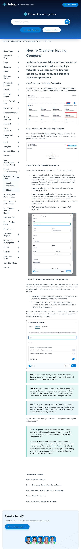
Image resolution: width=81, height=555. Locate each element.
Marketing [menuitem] (8, 108)
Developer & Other (33, 41)
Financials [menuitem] (8, 124)
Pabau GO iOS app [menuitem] (9, 102)
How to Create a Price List (35, 479)
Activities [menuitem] (7, 156)
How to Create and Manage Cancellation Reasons (44, 485)
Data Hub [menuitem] (7, 267)
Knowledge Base (46, 14)
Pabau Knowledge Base (12, 41)
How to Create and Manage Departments (41, 501)
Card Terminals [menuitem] (8, 129)
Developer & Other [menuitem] (9, 177)
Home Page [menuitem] (8, 51)
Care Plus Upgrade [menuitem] (7, 234)
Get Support (71, 5)
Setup (72, 88)
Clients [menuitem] (6, 71)
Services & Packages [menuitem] (8, 84)
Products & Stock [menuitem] (8, 136)
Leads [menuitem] (6, 142)
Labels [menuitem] (6, 247)
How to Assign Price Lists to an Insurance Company (44, 490)
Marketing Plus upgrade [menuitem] (9, 241)
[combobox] (40, 22)
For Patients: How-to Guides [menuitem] (9, 210)
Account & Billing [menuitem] (8, 57)
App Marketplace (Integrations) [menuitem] (9, 162)
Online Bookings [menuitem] (7, 118)
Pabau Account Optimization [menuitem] (10, 202)
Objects (48, 41)
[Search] (67, 21)
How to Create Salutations (36, 496)
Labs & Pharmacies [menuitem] (10, 184)
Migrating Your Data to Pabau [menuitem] (10, 195)
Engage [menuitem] (7, 252)
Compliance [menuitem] (8, 229)
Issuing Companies (68, 90)
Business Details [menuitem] (7, 77)
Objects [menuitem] (9, 190)
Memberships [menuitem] (9, 151)
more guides (38, 430)
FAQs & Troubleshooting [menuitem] (10, 170)
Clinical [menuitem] (6, 90)
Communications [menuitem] (10, 112)
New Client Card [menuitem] (10, 263)
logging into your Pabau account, (45, 88)
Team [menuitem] (6, 62)
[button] (18, 51)
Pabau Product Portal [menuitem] (9, 223)
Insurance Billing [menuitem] (8, 257)
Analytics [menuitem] (7, 146)
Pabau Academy (58, 446)
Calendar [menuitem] (7, 67)
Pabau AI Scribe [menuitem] (7, 95)
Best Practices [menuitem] (9, 217)
